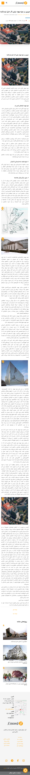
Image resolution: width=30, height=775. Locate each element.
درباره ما (20, 737)
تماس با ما (19, 739)
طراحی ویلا (6, 741)
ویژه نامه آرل (20, 744)
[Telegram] (12, 760)
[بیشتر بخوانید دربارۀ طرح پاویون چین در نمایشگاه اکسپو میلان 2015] (15, 674)
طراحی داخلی (7, 739)
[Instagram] (23, 760)
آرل (28, 14)
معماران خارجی (25, 14)
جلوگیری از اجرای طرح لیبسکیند (19, 641)
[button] (6, 3)
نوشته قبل (15, 610)
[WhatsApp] (6, 760)
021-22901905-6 (10, 709)
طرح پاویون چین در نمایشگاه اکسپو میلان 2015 (16, 684)
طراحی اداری (7, 743)
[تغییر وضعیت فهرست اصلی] (3, 3)
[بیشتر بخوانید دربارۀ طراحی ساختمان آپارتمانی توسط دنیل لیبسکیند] (15, 653)
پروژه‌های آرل (20, 746)
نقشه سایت (20, 741)
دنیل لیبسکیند (20, 14)
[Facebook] (18, 760)
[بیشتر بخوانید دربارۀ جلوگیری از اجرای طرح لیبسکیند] (15, 632)
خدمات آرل (6, 745)
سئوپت (4, 768)
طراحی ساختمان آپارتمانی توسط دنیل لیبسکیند (17, 662)
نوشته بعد (15, 613)
